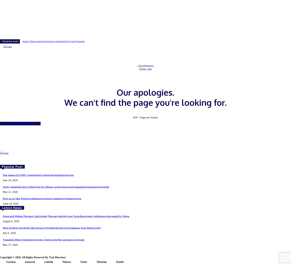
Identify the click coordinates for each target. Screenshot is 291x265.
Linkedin (48, 261)
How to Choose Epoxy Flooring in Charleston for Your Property (53, 41)
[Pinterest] (58, 262)
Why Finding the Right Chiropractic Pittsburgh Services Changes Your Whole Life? (52, 227)
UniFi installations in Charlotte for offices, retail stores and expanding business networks (56, 186)
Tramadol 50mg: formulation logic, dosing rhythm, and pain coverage (44, 239)
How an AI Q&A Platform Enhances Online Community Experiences (42, 198)
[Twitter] (76, 262)
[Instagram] (21, 262)
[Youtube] (112, 262)
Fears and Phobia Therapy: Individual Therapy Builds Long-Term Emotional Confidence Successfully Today (66, 216)
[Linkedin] (40, 262)
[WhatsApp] (92, 262)
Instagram (30, 261)
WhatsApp (102, 261)
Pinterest (66, 261)
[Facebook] (2, 262)
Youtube (120, 261)
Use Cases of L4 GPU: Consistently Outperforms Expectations (38, 175)
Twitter (83, 261)
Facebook (11, 261)
